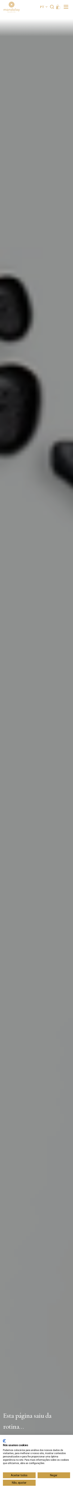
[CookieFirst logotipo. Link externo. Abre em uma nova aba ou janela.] (4, 1441)
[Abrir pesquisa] (52, 7)
